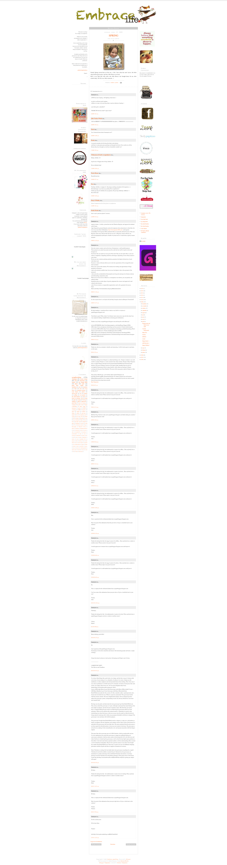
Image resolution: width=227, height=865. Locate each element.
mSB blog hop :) (145, 343)
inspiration (85, 387)
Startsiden (112, 844)
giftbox (78, 413)
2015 (142, 288)
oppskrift (85, 442)
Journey (144, 334)
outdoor (83, 391)
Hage (85, 425)
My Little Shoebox (76, 396)
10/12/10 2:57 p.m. (95, 637)
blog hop (81, 418)
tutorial (79, 449)
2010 (142, 299)
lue (83, 440)
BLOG (85, 222)
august (143, 312)
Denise (93, 140)
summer (78, 411)
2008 (142, 355)
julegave (73, 440)
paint (79, 401)
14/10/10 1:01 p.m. (95, 533)
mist (76, 442)
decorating (84, 432)
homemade (74, 408)
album (77, 418)
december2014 (77, 432)
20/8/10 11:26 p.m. (95, 292)
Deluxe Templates (122, 862)
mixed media (80, 442)
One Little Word (144, 219)
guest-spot (84, 413)
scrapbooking (76, 377)
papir (83, 444)
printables (81, 446)
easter (85, 433)
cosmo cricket (83, 379)
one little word (78, 421)
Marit (92, 129)
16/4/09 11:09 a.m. (95, 135)
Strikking (77, 428)
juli (143, 314)
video (83, 449)
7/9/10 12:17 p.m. (95, 407)
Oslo (81, 388)
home (86, 398)
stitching (77, 423)
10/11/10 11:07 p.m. (95, 603)
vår (73, 451)
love (77, 414)
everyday (83, 435)
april (143, 321)
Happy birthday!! (146, 345)
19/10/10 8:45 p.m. (95, 577)
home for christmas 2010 (77, 398)
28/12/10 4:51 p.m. (95, 670)
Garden (86, 416)
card (75, 380)
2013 (142, 293)
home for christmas (82, 403)
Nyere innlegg (96, 844)
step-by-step (74, 393)
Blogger (128, 859)
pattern (79, 408)
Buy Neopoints (95, 382)
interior (73, 439)
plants (74, 446)
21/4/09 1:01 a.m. (94, 205)
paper (74, 399)
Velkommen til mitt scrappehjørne (101, 155)
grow (77, 437)
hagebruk (84, 437)
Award (143, 338)
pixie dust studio (77, 385)
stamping (73, 404)
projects (85, 393)
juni (143, 317)
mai (143, 319)
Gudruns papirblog (112, 859)
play (77, 446)
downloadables (74, 433)
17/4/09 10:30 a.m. (95, 168)
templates (84, 411)
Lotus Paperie (75, 391)
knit (77, 440)
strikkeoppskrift (83, 448)
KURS (84, 408)
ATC (74, 425)
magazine (84, 409)
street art (77, 448)
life (72, 421)
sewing (73, 416)
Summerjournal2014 (83, 428)
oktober (143, 308)
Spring (73, 428)
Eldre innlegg (131, 844)
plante (86, 444)
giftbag (75, 395)
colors (85, 430)
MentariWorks (125, 861)
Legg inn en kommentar (96, 841)
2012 (142, 295)
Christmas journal (80, 425)
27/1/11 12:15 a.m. (95, 837)
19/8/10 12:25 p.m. (95, 240)
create (86, 418)
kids (81, 419)
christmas (82, 380)
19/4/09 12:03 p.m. (95, 195)
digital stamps (82, 406)
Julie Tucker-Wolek (96, 118)
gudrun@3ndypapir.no (82, 227)
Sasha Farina (95, 210)
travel (84, 396)
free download (76, 419)
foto (86, 435)
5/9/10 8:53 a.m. (94, 385)
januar (143, 352)
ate (73, 430)
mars (143, 348)
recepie (79, 399)
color (81, 430)
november (144, 306)
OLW (75, 388)
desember (144, 303)
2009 (142, 301)
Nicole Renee (95, 173)
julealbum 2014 (83, 439)
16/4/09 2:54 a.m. (94, 124)
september (144, 310)
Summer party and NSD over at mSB (146, 325)
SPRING (113, 35)
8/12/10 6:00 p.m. (95, 626)
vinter (86, 449)
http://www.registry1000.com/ (115, 230)
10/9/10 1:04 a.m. (94, 420)
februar (143, 350)
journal (73, 414)
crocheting (74, 409)
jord (77, 439)
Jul (73, 418)
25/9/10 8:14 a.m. (94, 485)
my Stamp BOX (83, 382)
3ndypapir (74, 379)
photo (76, 384)
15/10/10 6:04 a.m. (95, 555)
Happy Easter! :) (145, 341)
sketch (73, 411)
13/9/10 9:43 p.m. (95, 442)
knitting (80, 440)
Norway (84, 399)
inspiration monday (81, 390)
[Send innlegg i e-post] (120, 82)
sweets (82, 423)
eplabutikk (78, 435)
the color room (79, 416)
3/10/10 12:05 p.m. (95, 507)
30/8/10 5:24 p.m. (95, 339)
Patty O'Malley (95, 200)
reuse (74, 448)
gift (73, 437)
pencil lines (74, 403)
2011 (142, 297)
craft (72, 432)
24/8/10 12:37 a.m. (95, 302)
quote (73, 423)
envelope (73, 435)
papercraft (84, 401)
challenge (74, 401)
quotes (86, 446)
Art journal (82, 395)
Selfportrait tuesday (82, 426)
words (86, 423)
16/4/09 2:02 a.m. (94, 113)
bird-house (77, 430)
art (80, 393)
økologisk (80, 451)
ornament (84, 421)
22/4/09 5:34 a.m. (94, 216)
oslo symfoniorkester (76, 444)
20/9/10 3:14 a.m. (94, 463)
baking (73, 413)
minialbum (74, 387)
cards (83, 384)
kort (85, 419)
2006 (142, 359)
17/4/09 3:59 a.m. (94, 150)
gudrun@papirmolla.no (82, 70)
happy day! (144, 332)
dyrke (80, 433)
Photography (74, 426)
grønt (80, 437)
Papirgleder (143, 217)
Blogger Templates (104, 862)
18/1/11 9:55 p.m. (95, 812)
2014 (142, 290)
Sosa (92, 184)
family (73, 382)
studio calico (74, 449)
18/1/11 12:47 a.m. (95, 786)
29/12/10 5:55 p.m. (95, 762)
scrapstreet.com (83, 414)
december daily (80, 404)
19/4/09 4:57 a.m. (94, 179)
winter (76, 451)
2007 (142, 357)
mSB (79, 409)
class (80, 387)
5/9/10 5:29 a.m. (94, 352)
